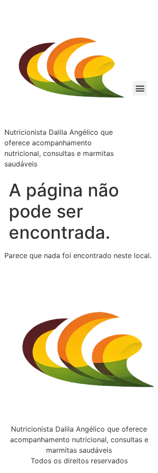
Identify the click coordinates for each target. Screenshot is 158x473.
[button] (140, 88)
